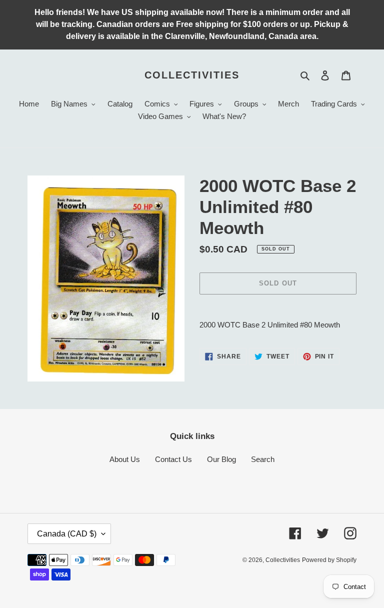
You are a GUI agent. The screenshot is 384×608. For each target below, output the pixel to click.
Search (262, 459)
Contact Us (173, 459)
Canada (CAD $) (66, 534)
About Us (125, 459)
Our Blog (221, 459)
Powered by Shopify (329, 560)
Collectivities (192, 75)
